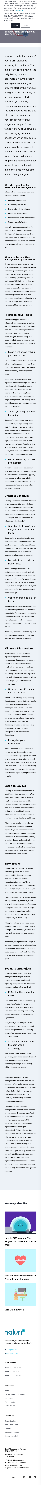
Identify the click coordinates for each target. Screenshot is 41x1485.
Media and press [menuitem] (11, 1425)
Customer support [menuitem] (12, 1432)
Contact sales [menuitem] (10, 1421)
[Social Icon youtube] (30, 1477)
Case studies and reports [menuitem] (15, 1394)
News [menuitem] (7, 1391)
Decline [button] (25, 25)
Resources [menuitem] (9, 1398)
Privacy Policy (19, 10)
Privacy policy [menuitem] (10, 1402)
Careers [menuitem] (8, 1428)
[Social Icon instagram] (24, 1477)
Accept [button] (15, 25)
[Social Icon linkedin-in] (14, 1477)
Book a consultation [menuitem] (12, 1436)
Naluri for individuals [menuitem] (13, 1375)
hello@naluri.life (12, 1350)
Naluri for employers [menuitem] (13, 1368)
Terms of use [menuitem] (10, 1406)
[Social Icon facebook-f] (19, 1477)
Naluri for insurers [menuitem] (12, 1372)
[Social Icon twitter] (34, 1477)
